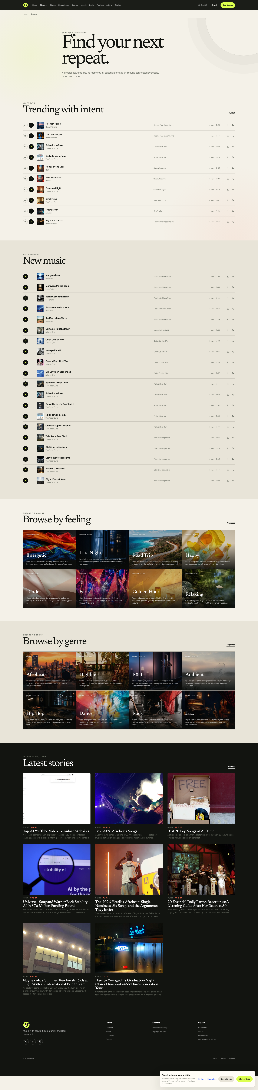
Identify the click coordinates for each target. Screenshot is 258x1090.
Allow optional (244, 1079)
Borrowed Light (53, 188)
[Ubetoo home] (25, 5)
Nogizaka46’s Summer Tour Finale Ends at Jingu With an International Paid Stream (55, 982)
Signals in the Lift (54, 220)
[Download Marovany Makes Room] (227, 287)
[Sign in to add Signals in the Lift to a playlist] (233, 222)
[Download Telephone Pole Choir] (227, 437)
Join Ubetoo (228, 5)
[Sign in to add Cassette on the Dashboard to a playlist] (233, 405)
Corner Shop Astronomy (58, 425)
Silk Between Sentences (58, 371)
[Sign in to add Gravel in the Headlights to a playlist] (233, 459)
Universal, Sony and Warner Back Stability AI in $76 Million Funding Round (55, 904)
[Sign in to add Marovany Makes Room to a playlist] (233, 287)
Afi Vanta (49, 213)
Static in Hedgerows (162, 437)
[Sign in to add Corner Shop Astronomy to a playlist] (233, 427)
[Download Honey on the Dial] (227, 168)
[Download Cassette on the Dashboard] (227, 405)
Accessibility (203, 1035)
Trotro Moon (52, 209)
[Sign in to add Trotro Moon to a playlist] (233, 211)
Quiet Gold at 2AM (161, 330)
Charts (53, 5)
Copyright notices (159, 1031)
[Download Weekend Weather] (227, 470)
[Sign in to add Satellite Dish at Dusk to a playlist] (233, 384)
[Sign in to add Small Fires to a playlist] (233, 200)
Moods (84, 5)
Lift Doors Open (54, 134)
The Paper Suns (52, 148)
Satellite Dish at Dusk (57, 382)
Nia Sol (48, 170)
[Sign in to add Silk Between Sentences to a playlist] (233, 373)
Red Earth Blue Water (162, 276)
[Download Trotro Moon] (227, 211)
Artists (109, 5)
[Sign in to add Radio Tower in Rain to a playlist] (233, 157)
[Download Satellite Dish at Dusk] (227, 384)
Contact (201, 1031)
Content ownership (160, 1027)
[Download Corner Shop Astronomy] (227, 427)
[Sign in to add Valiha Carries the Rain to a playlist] (233, 298)
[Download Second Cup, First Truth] (227, 362)
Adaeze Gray (50, 332)
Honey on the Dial (55, 166)
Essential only (226, 1079)
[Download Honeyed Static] (227, 352)
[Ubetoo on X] (26, 1042)
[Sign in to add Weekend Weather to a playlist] (233, 470)
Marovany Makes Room (57, 285)
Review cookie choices (207, 1079)
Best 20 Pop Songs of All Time (191, 831)
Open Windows (159, 168)
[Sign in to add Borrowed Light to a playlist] (233, 189)
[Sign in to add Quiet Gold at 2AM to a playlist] (233, 341)
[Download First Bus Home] (227, 179)
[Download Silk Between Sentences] (227, 373)
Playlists (100, 5)
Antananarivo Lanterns (57, 307)
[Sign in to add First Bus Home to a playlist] (233, 179)
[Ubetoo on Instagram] (40, 1042)
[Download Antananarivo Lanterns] (227, 309)
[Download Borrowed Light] (227, 189)
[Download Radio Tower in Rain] (227, 157)
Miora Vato (50, 278)
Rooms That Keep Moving (164, 125)
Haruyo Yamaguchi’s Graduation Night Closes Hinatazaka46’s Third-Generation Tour (126, 984)
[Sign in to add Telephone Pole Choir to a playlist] (233, 437)
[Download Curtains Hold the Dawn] (227, 330)
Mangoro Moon (53, 275)
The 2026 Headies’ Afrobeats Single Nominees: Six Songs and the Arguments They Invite (126, 906)
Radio (91, 5)
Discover (43, 5)
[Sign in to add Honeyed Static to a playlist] (233, 352)
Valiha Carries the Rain (57, 296)
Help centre (203, 1027)
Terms (215, 1058)
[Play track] (31, 125)
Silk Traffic (158, 211)
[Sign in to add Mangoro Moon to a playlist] (233, 276)
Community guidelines (207, 1039)
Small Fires (51, 199)
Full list (232, 113)
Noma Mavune (51, 127)
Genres (75, 5)
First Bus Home (53, 177)
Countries (110, 1035)
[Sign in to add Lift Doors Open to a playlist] (233, 136)
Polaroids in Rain (54, 145)
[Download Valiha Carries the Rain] (227, 298)
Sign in (215, 5)
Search (108, 1031)
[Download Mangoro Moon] (227, 276)
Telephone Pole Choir (56, 436)
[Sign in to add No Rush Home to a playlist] (233, 125)
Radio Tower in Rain (55, 156)
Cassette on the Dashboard (60, 404)
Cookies (232, 1058)
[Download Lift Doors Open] (227, 136)
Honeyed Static (54, 350)
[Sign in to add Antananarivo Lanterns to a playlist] (233, 309)
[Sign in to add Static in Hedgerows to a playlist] (233, 448)
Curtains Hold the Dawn (58, 328)
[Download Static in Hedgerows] (227, 448)
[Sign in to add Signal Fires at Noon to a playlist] (233, 480)
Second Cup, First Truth (58, 361)
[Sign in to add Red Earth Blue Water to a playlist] (233, 319)
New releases (63, 5)
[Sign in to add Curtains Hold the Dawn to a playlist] (233, 330)
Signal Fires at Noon (56, 479)
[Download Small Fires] (227, 200)
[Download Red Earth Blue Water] (227, 319)
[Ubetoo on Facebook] (33, 1042)
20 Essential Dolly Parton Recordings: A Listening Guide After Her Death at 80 (198, 904)
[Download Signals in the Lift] (227, 222)
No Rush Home (53, 123)
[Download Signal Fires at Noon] (227, 480)
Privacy (223, 1058)
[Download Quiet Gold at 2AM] (227, 341)
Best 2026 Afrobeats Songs (116, 831)
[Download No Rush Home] (227, 125)
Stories (118, 5)
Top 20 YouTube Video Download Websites (56, 831)
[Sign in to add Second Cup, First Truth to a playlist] (233, 362)
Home (34, 5)
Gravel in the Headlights (58, 457)
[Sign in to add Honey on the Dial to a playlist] (233, 168)
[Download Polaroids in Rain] (227, 146)
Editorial (231, 766)
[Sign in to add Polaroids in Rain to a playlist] (233, 146)
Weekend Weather (55, 468)
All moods (231, 523)
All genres (230, 645)
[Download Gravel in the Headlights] (227, 459)
